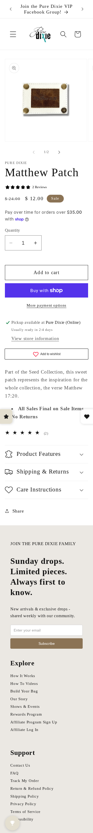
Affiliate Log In (24, 730)
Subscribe (46, 643)
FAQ (14, 773)
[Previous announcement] (10, 9)
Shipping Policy (24, 796)
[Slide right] (59, 152)
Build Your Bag (24, 691)
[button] (13, 34)
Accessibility (22, 819)
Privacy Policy (23, 804)
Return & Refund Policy (32, 788)
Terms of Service (25, 812)
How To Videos (24, 683)
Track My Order (24, 781)
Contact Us (20, 765)
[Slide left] (34, 152)
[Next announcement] (82, 9)
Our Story (19, 699)
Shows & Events (25, 706)
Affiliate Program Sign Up (33, 722)
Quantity (12, 230)
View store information (35, 338)
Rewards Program (26, 714)
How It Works (22, 676)
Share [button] (18, 511)
